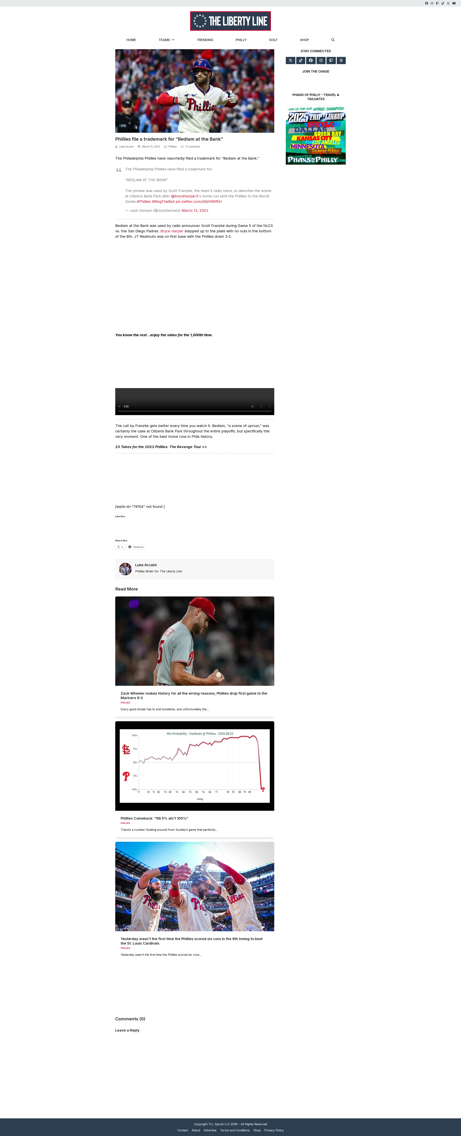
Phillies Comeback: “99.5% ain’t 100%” (154, 818)
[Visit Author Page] (125, 569)
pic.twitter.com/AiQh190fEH (199, 201)
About (196, 1130)
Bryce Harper (171, 231)
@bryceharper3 (184, 196)
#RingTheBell (163, 201)
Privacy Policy (274, 1130)
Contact (182, 1130)
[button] (333, 39)
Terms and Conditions (235, 1130)
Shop (257, 1130)
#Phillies (144, 201)
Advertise (210, 1130)
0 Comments (192, 146)
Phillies (173, 146)
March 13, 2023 (195, 210)
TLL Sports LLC (219, 1124)
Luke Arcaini (126, 146)
